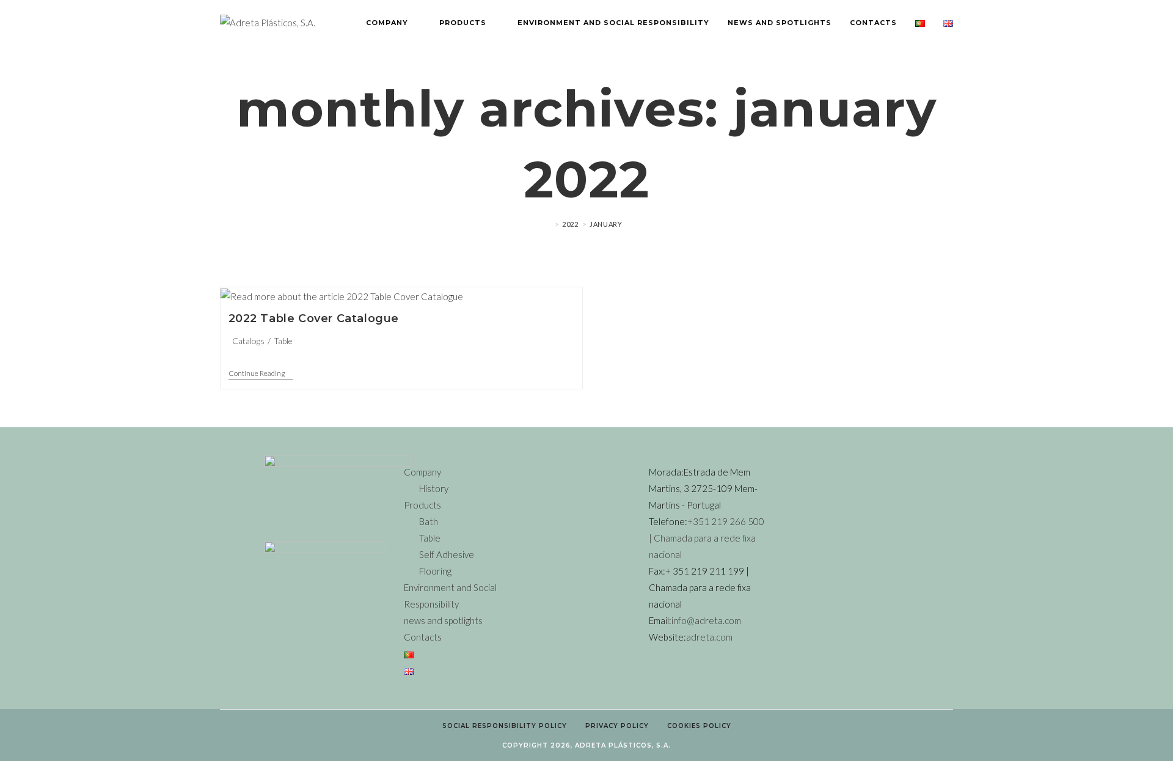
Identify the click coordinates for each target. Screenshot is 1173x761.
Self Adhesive (446, 554)
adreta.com (709, 636)
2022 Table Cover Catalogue (314, 318)
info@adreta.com (706, 620)
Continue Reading (260, 373)
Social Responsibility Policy (504, 726)
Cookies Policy (699, 726)
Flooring (435, 570)
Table (283, 341)
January (606, 224)
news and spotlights (443, 620)
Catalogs (248, 341)
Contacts (423, 636)
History (433, 488)
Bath (428, 521)
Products (422, 504)
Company (422, 471)
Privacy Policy (617, 726)
